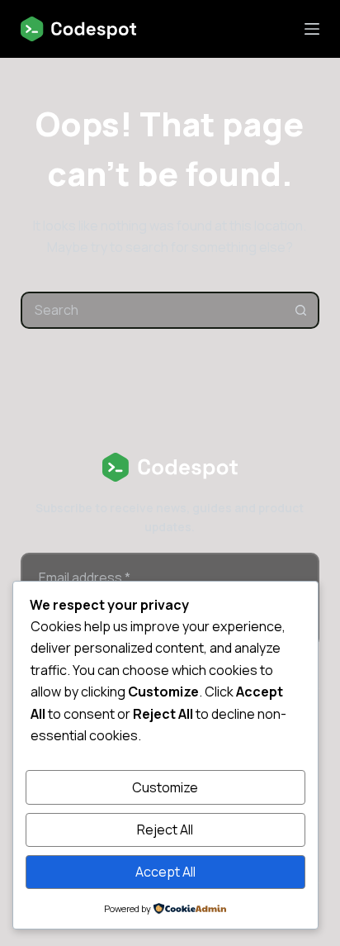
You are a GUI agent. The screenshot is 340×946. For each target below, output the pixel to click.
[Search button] (301, 310)
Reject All (165, 829)
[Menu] (312, 28)
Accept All (165, 872)
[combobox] (153, 310)
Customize (165, 787)
